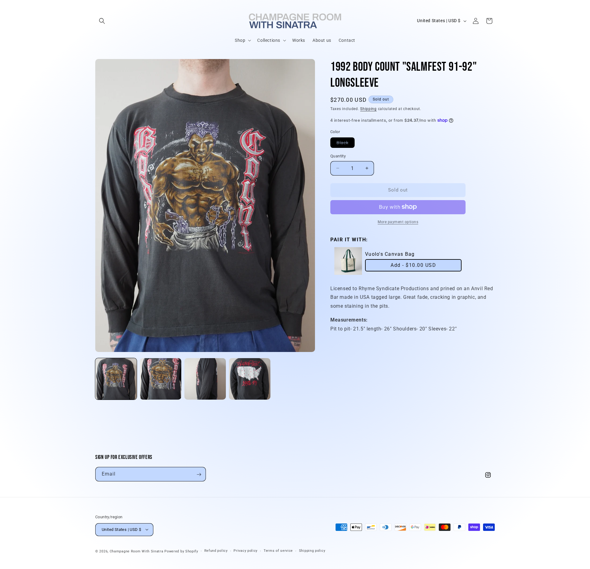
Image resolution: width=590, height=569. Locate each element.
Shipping (368, 109)
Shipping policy (312, 551)
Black (345, 144)
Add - (413, 265)
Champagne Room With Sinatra (136, 551)
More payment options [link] (398, 221)
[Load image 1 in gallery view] (116, 379)
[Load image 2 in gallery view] (160, 379)
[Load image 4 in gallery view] (249, 379)
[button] (102, 21)
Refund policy (216, 551)
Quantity (338, 156)
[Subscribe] (199, 474)
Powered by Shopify (181, 551)
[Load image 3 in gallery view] (205, 379)
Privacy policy (246, 551)
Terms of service (278, 551)
